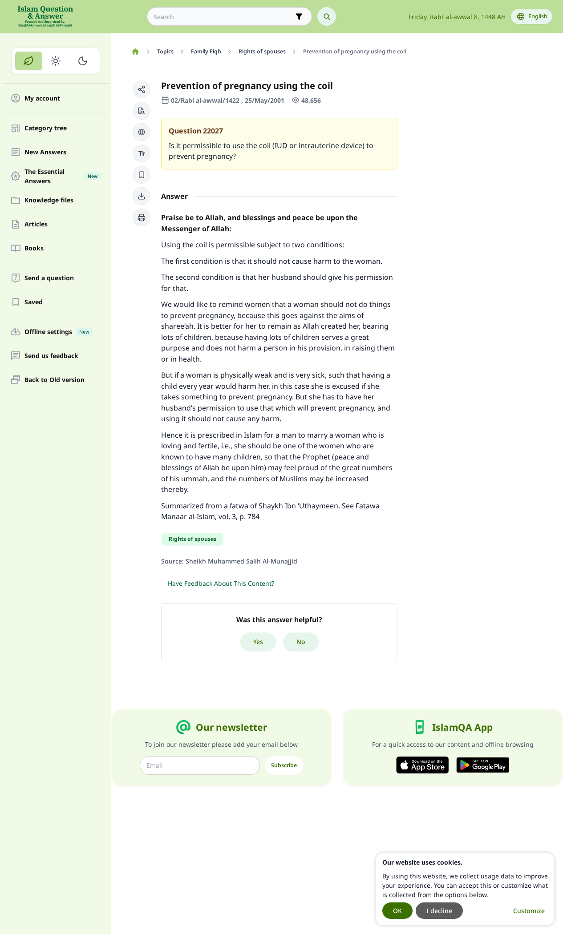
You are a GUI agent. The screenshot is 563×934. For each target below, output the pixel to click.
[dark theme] (82, 61)
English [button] (537, 16)
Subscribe (284, 765)
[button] (141, 89)
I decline (439, 910)
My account (42, 98)
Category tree (45, 128)
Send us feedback (51, 356)
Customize (529, 910)
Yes (258, 641)
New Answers (45, 152)
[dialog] (465, 889)
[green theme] (28, 61)
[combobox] (223, 16)
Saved (33, 302)
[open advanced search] (299, 16)
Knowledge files (48, 200)
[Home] (135, 51)
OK (397, 910)
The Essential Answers (60, 176)
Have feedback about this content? (221, 583)
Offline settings (56, 332)
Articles (36, 224)
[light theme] (55, 61)
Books (34, 248)
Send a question (49, 278)
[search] (326, 16)
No (300, 641)
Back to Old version (54, 380)
